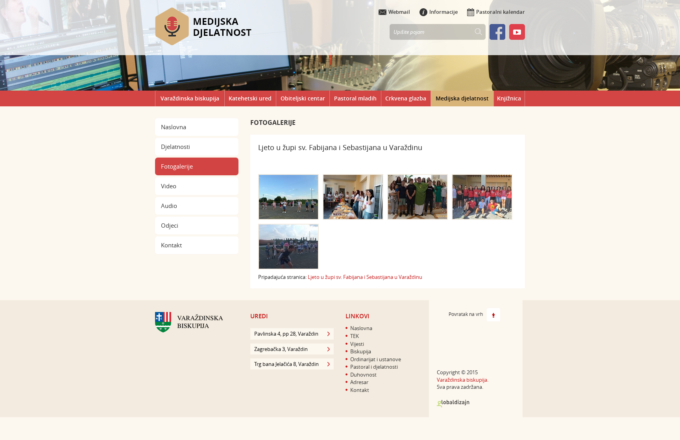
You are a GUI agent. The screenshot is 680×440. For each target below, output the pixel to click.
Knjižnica (509, 98)
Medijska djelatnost (462, 98)
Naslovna (173, 127)
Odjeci (169, 225)
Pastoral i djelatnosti (374, 366)
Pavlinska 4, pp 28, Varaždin (286, 333)
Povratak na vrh (466, 314)
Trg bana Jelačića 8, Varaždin (286, 364)
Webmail (399, 11)
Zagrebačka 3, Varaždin (281, 349)
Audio (169, 206)
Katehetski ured (250, 98)
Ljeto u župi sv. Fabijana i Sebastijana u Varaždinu (365, 276)
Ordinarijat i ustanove (375, 359)
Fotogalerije (177, 166)
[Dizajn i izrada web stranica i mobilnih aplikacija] (453, 404)
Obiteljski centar (303, 98)
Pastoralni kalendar (500, 11)
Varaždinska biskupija (190, 98)
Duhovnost (363, 374)
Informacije (443, 11)
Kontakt (171, 245)
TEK (354, 336)
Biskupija (360, 351)
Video (168, 186)
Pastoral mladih (355, 98)
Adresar (359, 382)
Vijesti (357, 343)
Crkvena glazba (405, 98)
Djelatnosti (175, 146)
